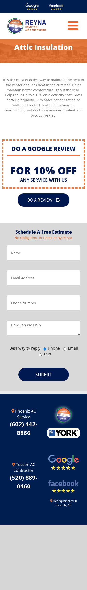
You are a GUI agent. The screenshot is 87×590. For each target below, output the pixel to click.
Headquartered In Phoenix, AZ (65, 503)
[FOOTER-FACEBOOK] (63, 477)
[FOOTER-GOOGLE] (63, 455)
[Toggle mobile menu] (74, 26)
